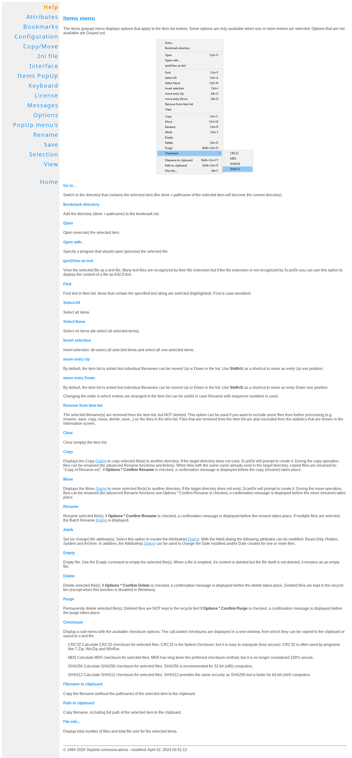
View (51, 164)
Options (45, 115)
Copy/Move (40, 46)
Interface (43, 66)
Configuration (36, 36)
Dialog (101, 461)
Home (49, 182)
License (46, 95)
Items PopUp (37, 76)
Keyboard (43, 85)
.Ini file (47, 56)
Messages (42, 105)
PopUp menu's (35, 125)
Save (51, 144)
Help (51, 7)
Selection (43, 154)
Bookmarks (40, 26)
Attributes (42, 17)
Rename (45, 134)
